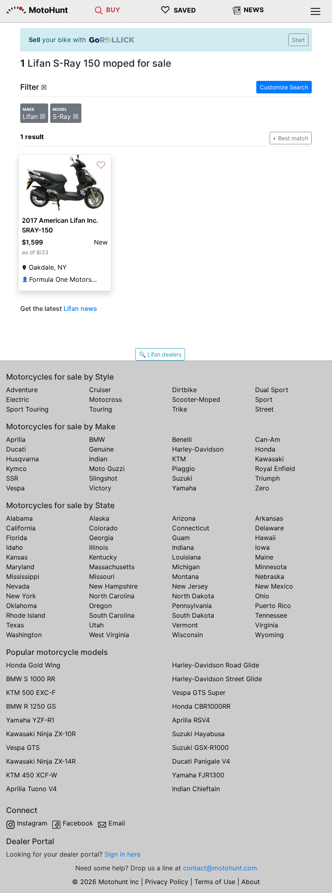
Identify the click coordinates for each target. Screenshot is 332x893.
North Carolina (111, 596)
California (21, 528)
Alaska (99, 518)
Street (264, 409)
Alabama (19, 518)
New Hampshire (113, 586)
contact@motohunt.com (220, 868)
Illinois (98, 547)
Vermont (185, 625)
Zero (262, 488)
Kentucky (103, 557)
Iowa (262, 547)
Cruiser (100, 390)
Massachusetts (111, 567)
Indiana (183, 547)
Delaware (269, 528)
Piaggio (183, 468)
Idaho (14, 547)
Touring (100, 409)
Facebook (78, 823)
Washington (24, 635)
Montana (185, 576)
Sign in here (122, 854)
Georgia (101, 538)
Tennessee (271, 615)
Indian (98, 459)
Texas (15, 625)
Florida (16, 538)
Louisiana (186, 557)
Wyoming (269, 635)
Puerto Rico (273, 606)
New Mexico (274, 586)
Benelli (182, 439)
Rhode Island (25, 615)
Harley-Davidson (197, 449)
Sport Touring (27, 409)
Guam (181, 538)
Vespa (15, 488)
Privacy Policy (166, 882)
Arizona (184, 518)
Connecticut (190, 528)
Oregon (100, 606)
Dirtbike (184, 390)
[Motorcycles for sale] (99, 10)
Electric (17, 399)
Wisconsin (187, 635)
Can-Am (267, 439)
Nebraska (269, 576)
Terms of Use (214, 882)
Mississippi (22, 576)
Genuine (101, 449)
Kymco (16, 468)
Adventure (22, 390)
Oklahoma (21, 606)
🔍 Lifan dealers (160, 354)
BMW (97, 439)
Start (298, 39)
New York (21, 596)
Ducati (16, 449)
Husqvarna (22, 459)
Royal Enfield (275, 468)
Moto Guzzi (107, 468)
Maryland (20, 567)
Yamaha (184, 488)
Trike (179, 409)
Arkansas (269, 518)
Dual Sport (271, 390)
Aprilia (16, 439)
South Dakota (193, 615)
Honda (265, 449)
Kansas (17, 557)
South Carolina (111, 615)
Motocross (105, 399)
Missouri (102, 576)
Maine (264, 557)
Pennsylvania (192, 606)
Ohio (262, 596)
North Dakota (193, 596)
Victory (100, 488)
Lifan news (80, 308)
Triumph (267, 478)
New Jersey (190, 586)
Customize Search (284, 87)
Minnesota (271, 567)
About (250, 882)
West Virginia (109, 635)
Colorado (103, 528)
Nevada (18, 586)
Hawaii (265, 538)
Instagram (32, 823)
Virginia (266, 625)
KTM (179, 459)
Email (117, 823)
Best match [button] (292, 138)
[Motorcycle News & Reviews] (236, 10)
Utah (96, 625)
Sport (263, 399)
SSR (12, 478)
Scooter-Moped (196, 399)
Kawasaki (269, 459)
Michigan (186, 567)
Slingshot (103, 478)
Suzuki (182, 478)
